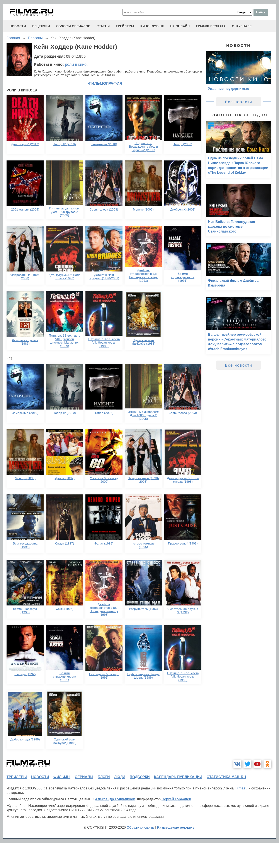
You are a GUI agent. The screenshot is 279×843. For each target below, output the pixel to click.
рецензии (41, 26)
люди (119, 777)
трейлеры (125, 26)
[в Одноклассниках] (267, 764)
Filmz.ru (241, 788)
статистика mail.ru (226, 777)
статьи (103, 26)
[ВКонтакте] (237, 764)
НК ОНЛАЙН (180, 26)
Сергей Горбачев (176, 799)
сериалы (84, 777)
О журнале (242, 26)
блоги (104, 777)
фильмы (61, 777)
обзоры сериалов (73, 26)
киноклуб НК (152, 26)
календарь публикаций (178, 777)
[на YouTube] (257, 764)
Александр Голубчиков (115, 799)
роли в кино (76, 64)
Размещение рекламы (176, 827)
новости (18, 26)
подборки (140, 777)
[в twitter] (247, 764)
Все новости (238, 102)
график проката (211, 26)
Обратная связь (140, 827)
